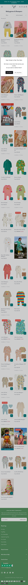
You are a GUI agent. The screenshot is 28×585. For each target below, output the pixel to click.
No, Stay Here (18, 72)
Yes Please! (9, 72)
